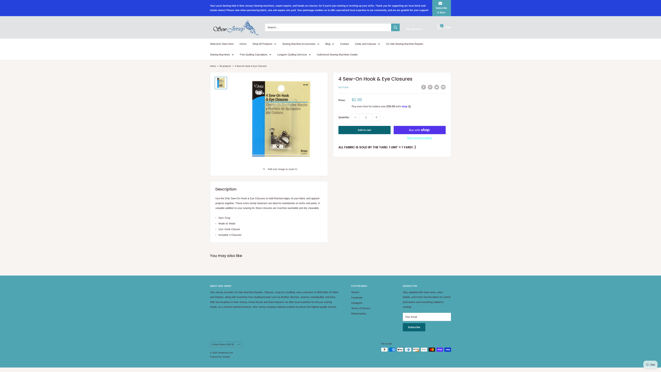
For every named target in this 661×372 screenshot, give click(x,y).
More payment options (419, 137)
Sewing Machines (220, 54)
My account (414, 29)
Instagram (357, 302)
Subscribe (414, 327)
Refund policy (358, 313)
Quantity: (344, 117)
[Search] (395, 27)
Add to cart (364, 129)
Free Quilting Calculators (253, 54)
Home (243, 43)
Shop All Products (262, 43)
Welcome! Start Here (222, 43)
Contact (344, 43)
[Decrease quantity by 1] (355, 117)
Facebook (356, 297)
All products (225, 66)
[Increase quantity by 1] (376, 117)
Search (355, 292)
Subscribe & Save (441, 10)
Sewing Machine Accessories (299, 43)
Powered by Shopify (220, 356)
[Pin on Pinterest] (430, 87)
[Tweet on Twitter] (436, 87)
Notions (343, 87)
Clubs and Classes (365, 43)
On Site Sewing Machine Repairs (404, 43)
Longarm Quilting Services (292, 54)
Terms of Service (360, 308)
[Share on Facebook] (423, 87)
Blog (327, 43)
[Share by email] (443, 87)
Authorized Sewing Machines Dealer (337, 54)
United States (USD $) (223, 344)
